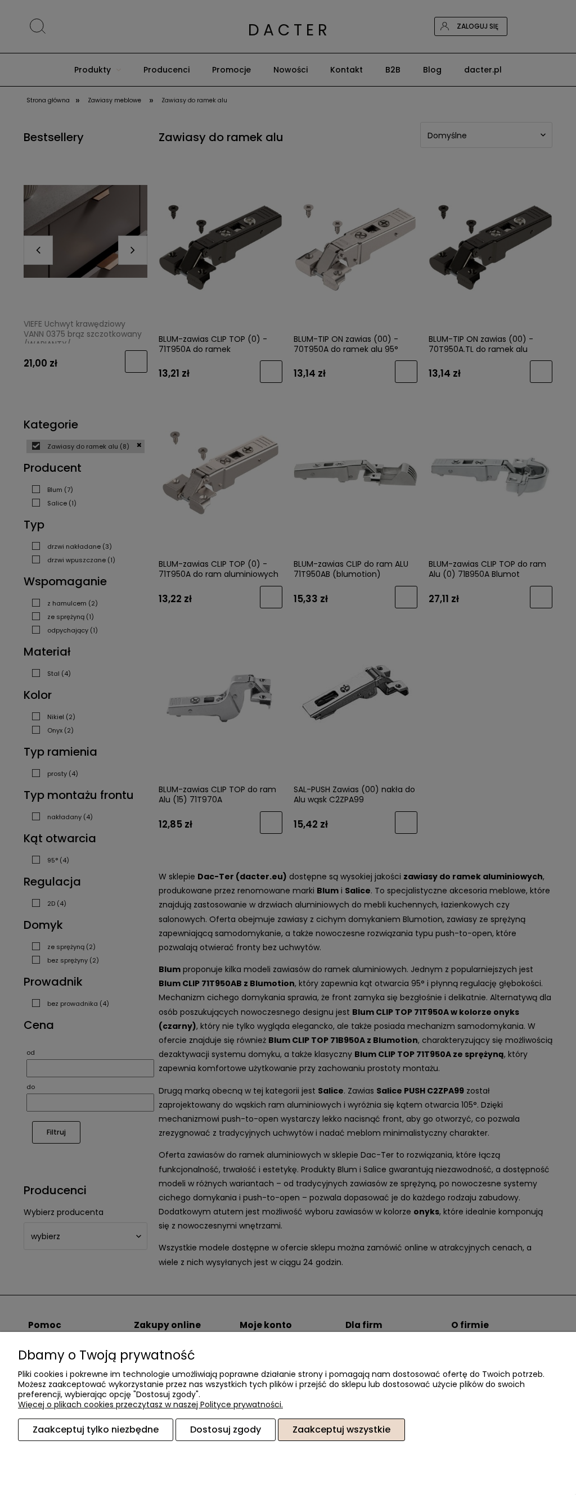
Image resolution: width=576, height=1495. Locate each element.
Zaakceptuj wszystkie (341, 1429)
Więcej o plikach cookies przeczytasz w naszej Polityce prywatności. (150, 1404)
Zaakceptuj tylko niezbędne (96, 1429)
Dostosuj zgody (225, 1429)
